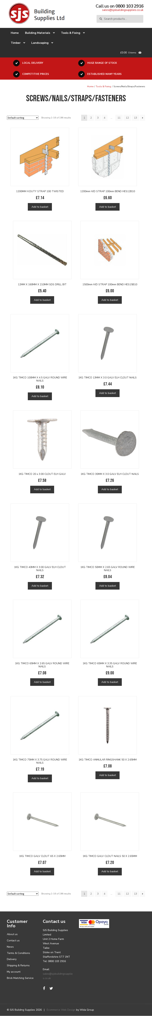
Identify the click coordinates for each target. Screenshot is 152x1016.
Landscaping (40, 43)
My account (13, 972)
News (10, 947)
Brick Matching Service (20, 978)
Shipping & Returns (18, 965)
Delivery (11, 959)
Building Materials (37, 33)
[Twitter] (51, 989)
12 (127, 118)
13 (135, 118)
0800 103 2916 (129, 6)
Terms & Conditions (18, 953)
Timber (16, 43)
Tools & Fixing (70, 33)
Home (15, 33)
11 (119, 118)
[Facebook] (44, 989)
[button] (7, 1008)
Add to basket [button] (40, 207)
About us (12, 934)
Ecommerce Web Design (61, 1010)
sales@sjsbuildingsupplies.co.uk (122, 10)
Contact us (13, 940)
